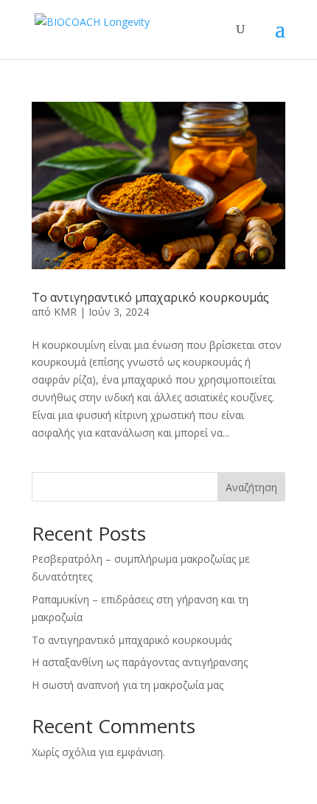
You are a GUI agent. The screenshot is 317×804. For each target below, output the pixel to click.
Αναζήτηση (251, 487)
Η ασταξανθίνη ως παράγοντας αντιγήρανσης (140, 662)
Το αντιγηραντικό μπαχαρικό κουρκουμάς (150, 297)
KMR (65, 312)
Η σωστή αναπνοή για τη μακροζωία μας (127, 685)
